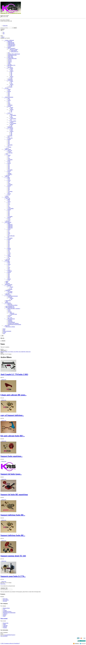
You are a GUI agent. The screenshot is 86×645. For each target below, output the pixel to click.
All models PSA (11, 45)
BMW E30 (10, 225)
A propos (5, 610)
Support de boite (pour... (11, 474)
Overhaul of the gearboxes (13, 323)
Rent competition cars (10, 306)
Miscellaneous (7, 302)
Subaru (7, 196)
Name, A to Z (4, 350)
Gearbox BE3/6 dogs (12, 58)
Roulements (8, 290)
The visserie (9, 291)
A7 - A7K (10, 317)
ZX (8, 182)
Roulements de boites (12, 55)
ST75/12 (10, 59)
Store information (4, 635)
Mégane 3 (10, 174)
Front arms (6, 260)
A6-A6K (10, 311)
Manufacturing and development (14, 324)
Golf (9, 258)
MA (9, 52)
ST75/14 (10, 60)
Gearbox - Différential (8, 40)
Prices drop (5, 598)
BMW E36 (10, 226)
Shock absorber (7, 222)
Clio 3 (9, 219)
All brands (10, 86)
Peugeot (10, 70)
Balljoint (8, 285)
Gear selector (9, 67)
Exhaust (8, 106)
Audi (8, 98)
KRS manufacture (10, 318)
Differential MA (11, 43)
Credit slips (5, 625)
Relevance (3, 351)
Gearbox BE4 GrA (14, 51)
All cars (7, 148)
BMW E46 (10, 227)
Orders (4, 624)
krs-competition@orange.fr (9, 634)
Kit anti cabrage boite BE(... (13, 436)
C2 (8, 157)
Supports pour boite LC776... (13, 576)
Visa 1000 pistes (11, 235)
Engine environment (8, 97)
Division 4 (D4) (14, 314)
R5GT (9, 249)
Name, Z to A (13, 351)
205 (11, 72)
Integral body (8, 300)
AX (11, 82)
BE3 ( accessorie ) (11, 48)
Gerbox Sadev (9, 57)
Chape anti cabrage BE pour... (13, 395)
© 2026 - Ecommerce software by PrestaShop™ (10, 643)
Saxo (12, 69)
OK (2, 335)
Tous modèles (13, 115)
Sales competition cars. (10, 307)
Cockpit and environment (12, 296)
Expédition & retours (7, 611)
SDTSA (9, 64)
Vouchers (5, 627)
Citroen (10, 68)
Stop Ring (8, 293)
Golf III (9, 147)
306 (9, 93)
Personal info (5, 623)
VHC (9, 99)
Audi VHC (10, 152)
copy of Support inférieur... (12, 415)
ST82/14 (10, 61)
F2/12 (9, 316)
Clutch (8, 113)
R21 (9, 250)
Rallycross (11, 313)
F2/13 (9, 309)
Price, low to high (20, 351)
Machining (10, 321)
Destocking (9, 304)
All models (10, 78)
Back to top (3, 583)
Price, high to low (27, 351)
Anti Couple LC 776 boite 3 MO (14, 374)
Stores (4, 616)
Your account (4, 618)
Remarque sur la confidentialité (9, 612)
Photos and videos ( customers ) (13, 308)
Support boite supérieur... (11, 456)
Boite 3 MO (10, 56)
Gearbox (8, 47)
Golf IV (9, 151)
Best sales (5, 601)
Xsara (9, 103)
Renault (10, 76)
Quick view (3, 379)
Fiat (10, 119)
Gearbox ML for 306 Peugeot (14, 53)
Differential (9, 41)
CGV (4, 609)
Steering (5, 88)
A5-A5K (10, 315)
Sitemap (4, 614)
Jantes (7, 301)
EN (3, 33)
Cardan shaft (9, 80)
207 (9, 243)
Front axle (6, 176)
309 (11, 73)
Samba (9, 256)
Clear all (3, 340)
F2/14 (9, 310)
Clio (11, 77)
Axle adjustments (11, 322)
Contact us (5, 613)
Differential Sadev (11, 44)
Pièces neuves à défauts (12, 305)
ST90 (9, 63)
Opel (8, 136)
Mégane (9, 173)
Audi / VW (9, 150)
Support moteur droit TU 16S (13, 556)
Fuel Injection (9, 127)
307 (9, 190)
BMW (10, 114)
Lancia (8, 269)
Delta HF (10, 271)
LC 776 (9, 66)
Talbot (8, 255)
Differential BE (11, 42)
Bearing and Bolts (7, 284)
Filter (2, 352)
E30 (11, 116)
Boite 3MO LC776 (10, 65)
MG (7, 236)
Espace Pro (5, 25)
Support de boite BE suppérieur (14, 494)
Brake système (7, 149)
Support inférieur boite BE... (13, 515)
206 (11, 74)
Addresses (5, 626)
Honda (8, 160)
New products (6, 599)
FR (3, 32)
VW (7, 146)
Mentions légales (6, 608)
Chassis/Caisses (7, 294)
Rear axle (6, 197)
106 (11, 75)
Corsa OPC (10, 138)
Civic (9, 161)
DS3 (9, 232)
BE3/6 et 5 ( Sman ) (13, 49)
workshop (10, 319)
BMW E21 (10, 224)
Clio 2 (9, 252)
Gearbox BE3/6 (14, 50)
